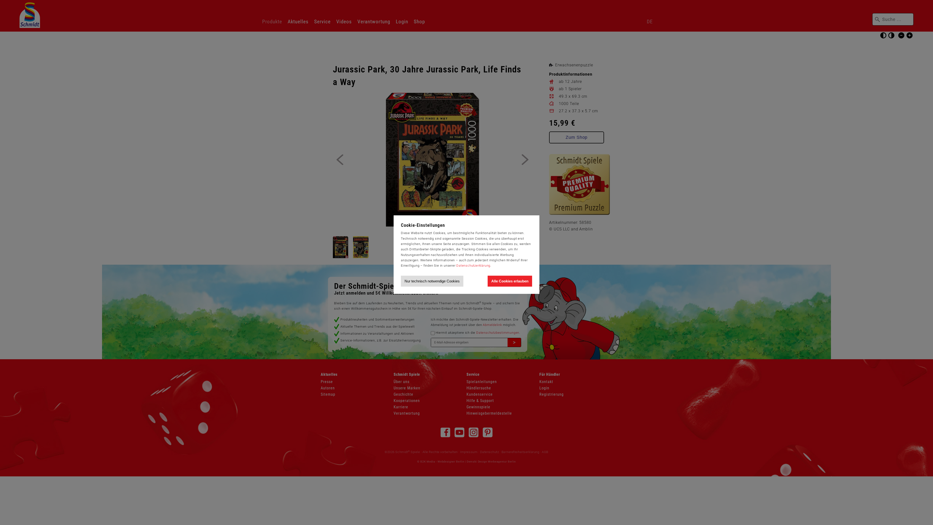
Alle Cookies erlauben (509, 281)
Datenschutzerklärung (473, 265)
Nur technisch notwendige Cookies (432, 281)
